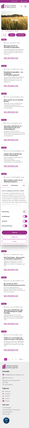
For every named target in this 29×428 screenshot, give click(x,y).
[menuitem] (24, 1)
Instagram (7, 394)
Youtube (7, 401)
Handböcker (14, 1)
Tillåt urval (14, 237)
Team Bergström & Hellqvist (11, 410)
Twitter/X (7, 396)
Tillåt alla (14, 232)
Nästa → (21, 359)
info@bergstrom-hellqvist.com (14, 375)
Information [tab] (14, 185)
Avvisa (14, 241)
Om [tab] (24, 185)
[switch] (25, 216)
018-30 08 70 (9, 378)
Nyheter (12, 34)
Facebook (7, 391)
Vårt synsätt (6, 414)
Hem (2, 31)
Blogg (4, 34)
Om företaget (6, 407)
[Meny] (25, 6)
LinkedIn (7, 398)
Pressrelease (21, 34)
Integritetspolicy (7, 412)
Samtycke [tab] (5, 185)
